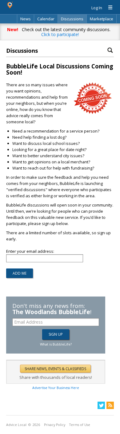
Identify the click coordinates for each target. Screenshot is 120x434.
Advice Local (16, 425)
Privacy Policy (54, 425)
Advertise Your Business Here (55, 388)
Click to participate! (60, 34)
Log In (96, 7)
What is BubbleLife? (56, 344)
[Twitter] (101, 405)
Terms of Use (79, 425)
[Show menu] (108, 7)
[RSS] (110, 405)
